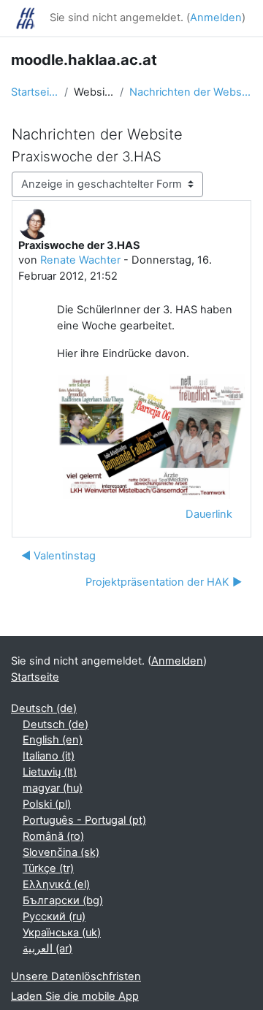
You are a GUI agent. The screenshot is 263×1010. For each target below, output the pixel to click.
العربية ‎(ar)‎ (47, 948)
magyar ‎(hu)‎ (53, 788)
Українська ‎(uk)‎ (62, 932)
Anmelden (216, 17)
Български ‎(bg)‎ (63, 900)
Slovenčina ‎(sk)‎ (61, 852)
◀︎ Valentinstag (58, 555)
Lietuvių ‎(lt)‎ (50, 771)
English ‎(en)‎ (53, 739)
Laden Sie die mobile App (75, 996)
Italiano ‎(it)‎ (49, 755)
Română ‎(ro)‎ (53, 836)
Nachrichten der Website (190, 92)
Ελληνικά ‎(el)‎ (56, 884)
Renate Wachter (80, 260)
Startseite (34, 92)
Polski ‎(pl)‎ (47, 804)
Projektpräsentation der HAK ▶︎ (163, 582)
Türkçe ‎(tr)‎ (48, 868)
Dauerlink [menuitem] (209, 514)
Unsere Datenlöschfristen (76, 976)
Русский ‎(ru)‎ (54, 916)
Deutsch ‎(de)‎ (44, 708)
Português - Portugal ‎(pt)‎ (84, 820)
